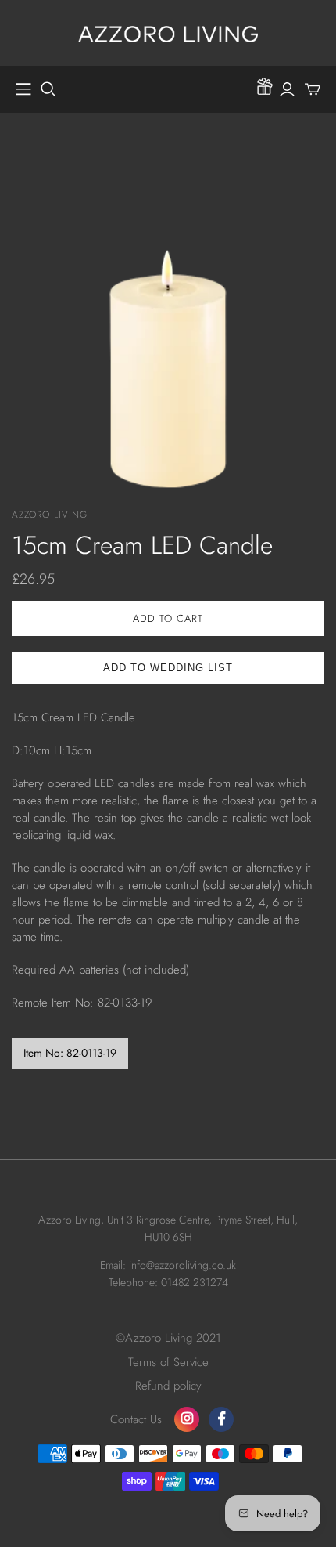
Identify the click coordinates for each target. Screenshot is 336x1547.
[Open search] (48, 89)
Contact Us (136, 1419)
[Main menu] (23, 89)
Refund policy (168, 1385)
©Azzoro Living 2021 (168, 1337)
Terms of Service (168, 1362)
